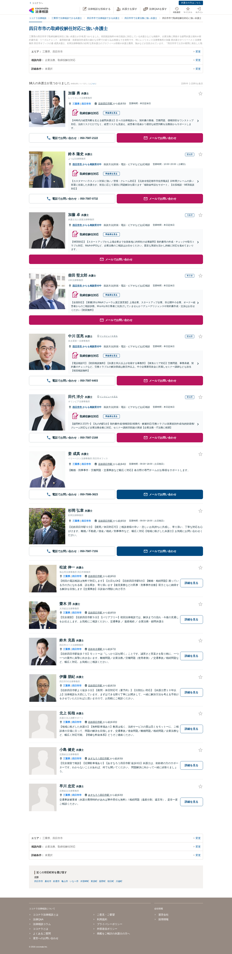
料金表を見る (111, 113)
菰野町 (102, 881)
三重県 (76, 103)
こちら (93, 84)
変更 (198, 51)
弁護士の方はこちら (191, 2)
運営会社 (163, 914)
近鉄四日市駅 (105, 103)
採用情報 (163, 919)
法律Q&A (38, 919)
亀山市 (64, 881)
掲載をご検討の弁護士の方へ (113, 933)
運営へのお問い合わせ (45, 938)
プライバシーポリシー (109, 924)
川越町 (119, 881)
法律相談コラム (42, 924)
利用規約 (102, 919)
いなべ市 (74, 881)
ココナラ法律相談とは (45, 914)
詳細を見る (191, 582)
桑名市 (48, 881)
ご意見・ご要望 (106, 914)
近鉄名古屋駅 (95, 649)
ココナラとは (40, 928)
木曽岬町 (84, 881)
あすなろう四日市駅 (99, 758)
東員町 (94, 881)
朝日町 (110, 881)
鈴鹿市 (56, 881)
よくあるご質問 (42, 933)
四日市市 (86, 103)
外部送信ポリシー (107, 928)
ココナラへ (37, 3)
